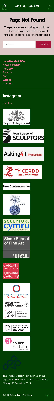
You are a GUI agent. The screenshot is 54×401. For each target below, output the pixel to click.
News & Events (11, 64)
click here (7, 103)
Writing (7, 79)
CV (4, 76)
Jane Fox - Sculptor (27, 5)
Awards (7, 72)
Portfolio (8, 68)
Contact (7, 83)
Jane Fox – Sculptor (21, 395)
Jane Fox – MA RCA (14, 61)
